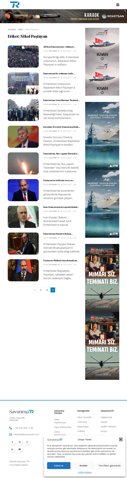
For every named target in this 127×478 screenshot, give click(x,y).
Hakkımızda (106, 417)
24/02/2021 (67, 158)
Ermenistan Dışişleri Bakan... (58, 234)
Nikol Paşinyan (31, 29)
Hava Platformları (60, 421)
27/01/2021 (67, 211)
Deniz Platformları (60, 433)
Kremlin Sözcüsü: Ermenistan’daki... (61, 127)
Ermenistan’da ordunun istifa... (59, 74)
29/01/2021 (67, 184)
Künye (104, 431)
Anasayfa (12, 29)
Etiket (20, 29)
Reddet (84, 465)
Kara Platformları (62, 427)
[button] (120, 439)
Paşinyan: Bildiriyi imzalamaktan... (61, 261)
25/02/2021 (67, 104)
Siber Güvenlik (84, 417)
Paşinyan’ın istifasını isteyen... (58, 180)
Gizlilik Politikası (85, 472)
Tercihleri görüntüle (110, 465)
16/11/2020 (67, 238)
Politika (81, 431)
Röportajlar (83, 426)
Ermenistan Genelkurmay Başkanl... (61, 100)
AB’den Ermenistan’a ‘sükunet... (59, 47)
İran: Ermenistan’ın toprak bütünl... (61, 207)
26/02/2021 (67, 51)
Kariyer (104, 421)
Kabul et (58, 465)
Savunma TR (54, 51)
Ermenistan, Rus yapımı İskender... (61, 154)
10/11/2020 (67, 265)
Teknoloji (82, 421)
